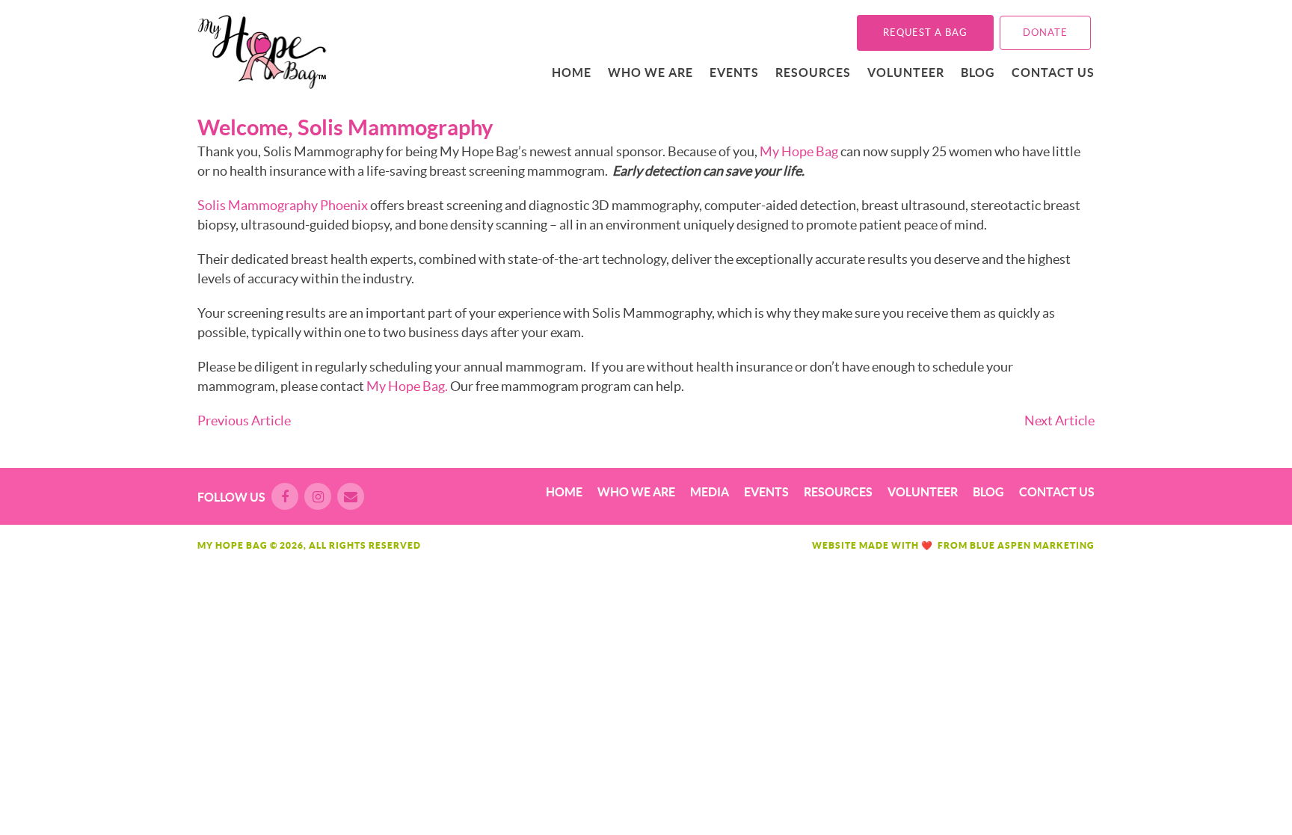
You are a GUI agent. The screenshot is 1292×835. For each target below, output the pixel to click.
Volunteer (905, 72)
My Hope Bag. (407, 386)
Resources (813, 72)
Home (571, 72)
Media (709, 492)
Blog (978, 72)
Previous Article (244, 420)
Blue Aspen (1000, 545)
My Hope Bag (799, 151)
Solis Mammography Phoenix (282, 205)
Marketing (1064, 545)
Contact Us (1053, 72)
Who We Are (650, 72)
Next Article (1059, 420)
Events (734, 72)
